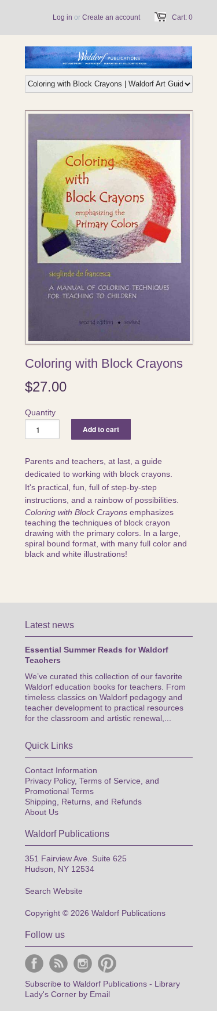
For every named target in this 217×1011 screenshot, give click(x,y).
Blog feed (58, 963)
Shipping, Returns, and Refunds (83, 801)
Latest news (49, 625)
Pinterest (107, 963)
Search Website (54, 891)
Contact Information (61, 770)
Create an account (111, 17)
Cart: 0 (182, 17)
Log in (62, 17)
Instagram (82, 963)
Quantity (40, 412)
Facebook (34, 963)
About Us (41, 812)
